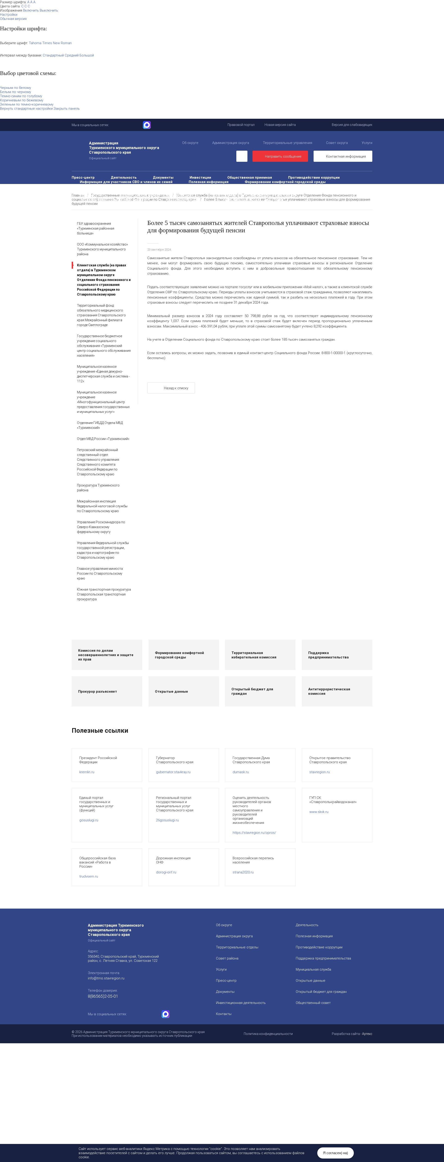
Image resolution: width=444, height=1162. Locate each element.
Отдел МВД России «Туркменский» (103, 439)
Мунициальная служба (313, 969)
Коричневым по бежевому (21, 100)
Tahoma (35, 43)
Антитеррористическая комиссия (233, 190)
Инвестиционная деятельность (241, 1003)
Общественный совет (280, 186)
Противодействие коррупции (314, 177)
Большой (87, 55)
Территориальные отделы (237, 947)
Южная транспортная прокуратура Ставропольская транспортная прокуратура (104, 594)
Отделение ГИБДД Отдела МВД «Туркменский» (100, 425)
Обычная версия (13, 19)
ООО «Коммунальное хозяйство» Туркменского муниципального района (102, 249)
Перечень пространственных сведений (115, 199)
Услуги (367, 143)
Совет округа (337, 143)
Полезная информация (208, 182)
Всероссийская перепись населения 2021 (157, 195)
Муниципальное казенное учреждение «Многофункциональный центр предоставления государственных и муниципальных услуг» (103, 402)
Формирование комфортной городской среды (285, 182)
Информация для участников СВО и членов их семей (126, 182)
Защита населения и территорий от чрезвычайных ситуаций (133, 190)
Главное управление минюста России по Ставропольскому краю (100, 573)
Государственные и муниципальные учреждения (253, 195)
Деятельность (124, 177)
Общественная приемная (249, 177)
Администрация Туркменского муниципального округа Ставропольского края (124, 150)
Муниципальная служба (101, 186)
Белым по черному (15, 92)
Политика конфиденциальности (268, 1034)
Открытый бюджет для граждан (216, 186)
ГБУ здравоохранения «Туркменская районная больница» (95, 228)
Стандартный (53, 55)
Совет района (227, 958)
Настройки (8, 14)
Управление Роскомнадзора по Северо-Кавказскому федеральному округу (101, 527)
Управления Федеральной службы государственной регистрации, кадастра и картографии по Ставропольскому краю (103, 550)
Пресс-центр (83, 177)
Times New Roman (57, 43)
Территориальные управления (287, 143)
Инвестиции (200, 177)
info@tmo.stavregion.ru (106, 978)
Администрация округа (230, 143)
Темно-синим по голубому (21, 96)
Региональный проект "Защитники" (254, 199)
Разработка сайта (346, 1034)
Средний (72, 55)
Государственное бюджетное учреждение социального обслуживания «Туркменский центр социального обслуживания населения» (104, 345)
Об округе (190, 143)
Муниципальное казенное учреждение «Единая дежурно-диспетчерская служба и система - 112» (103, 374)
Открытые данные (154, 186)
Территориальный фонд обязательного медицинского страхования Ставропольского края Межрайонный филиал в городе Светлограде (101, 315)
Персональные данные (186, 199)
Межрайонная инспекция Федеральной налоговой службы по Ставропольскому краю (102, 506)
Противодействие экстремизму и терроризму (320, 190)
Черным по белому (15, 88)
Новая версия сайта (280, 125)
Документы (163, 177)
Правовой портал (241, 125)
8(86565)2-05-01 (103, 996)
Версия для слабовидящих (352, 125)
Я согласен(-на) (335, 1153)
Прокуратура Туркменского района (98, 487)
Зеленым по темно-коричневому (26, 104)
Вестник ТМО (92, 195)
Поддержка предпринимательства (323, 958)
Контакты (223, 1014)
